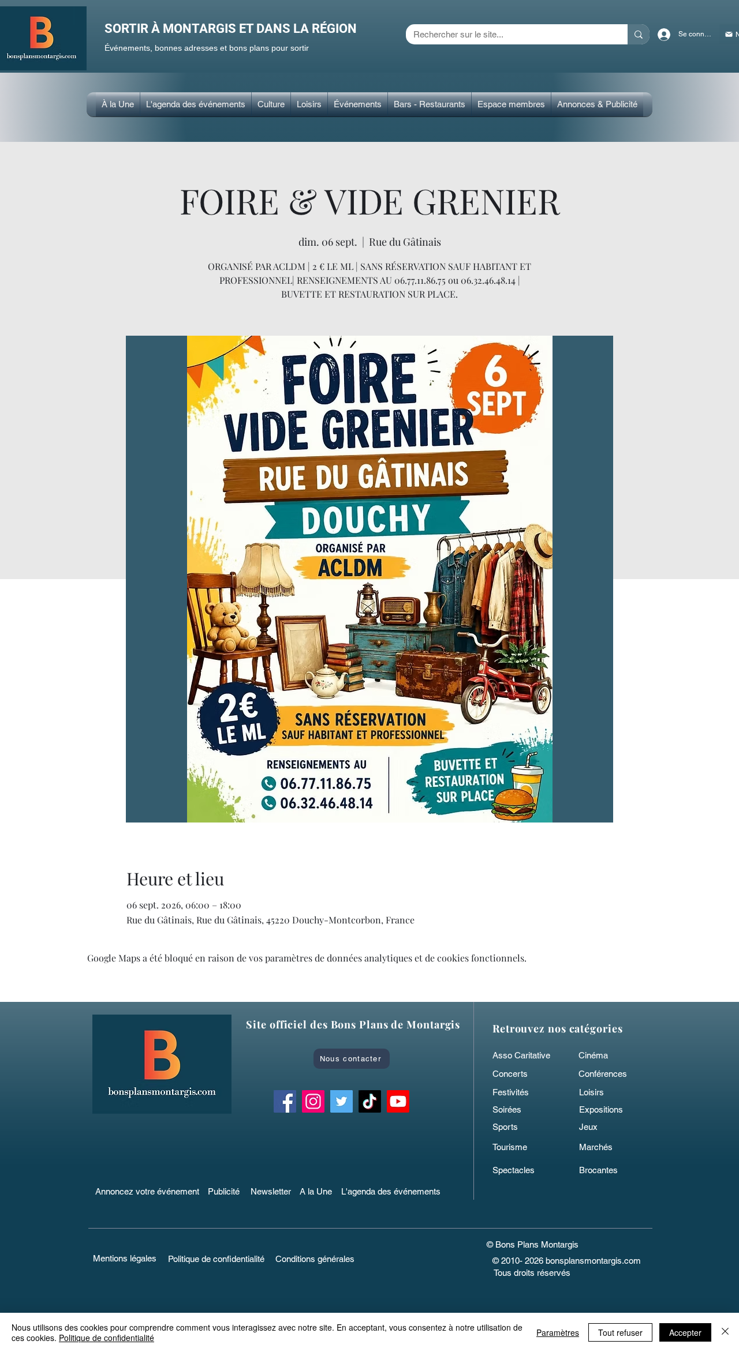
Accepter (685, 1332)
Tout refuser (620, 1332)
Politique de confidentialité (106, 1337)
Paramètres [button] (557, 1332)
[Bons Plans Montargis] (398, 1101)
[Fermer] (725, 1332)
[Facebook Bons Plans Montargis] (285, 1101)
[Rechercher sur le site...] (639, 34)
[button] (271, 104)
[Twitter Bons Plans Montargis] (341, 1101)
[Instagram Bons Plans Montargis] (313, 1101)
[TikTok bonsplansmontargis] (370, 1101)
